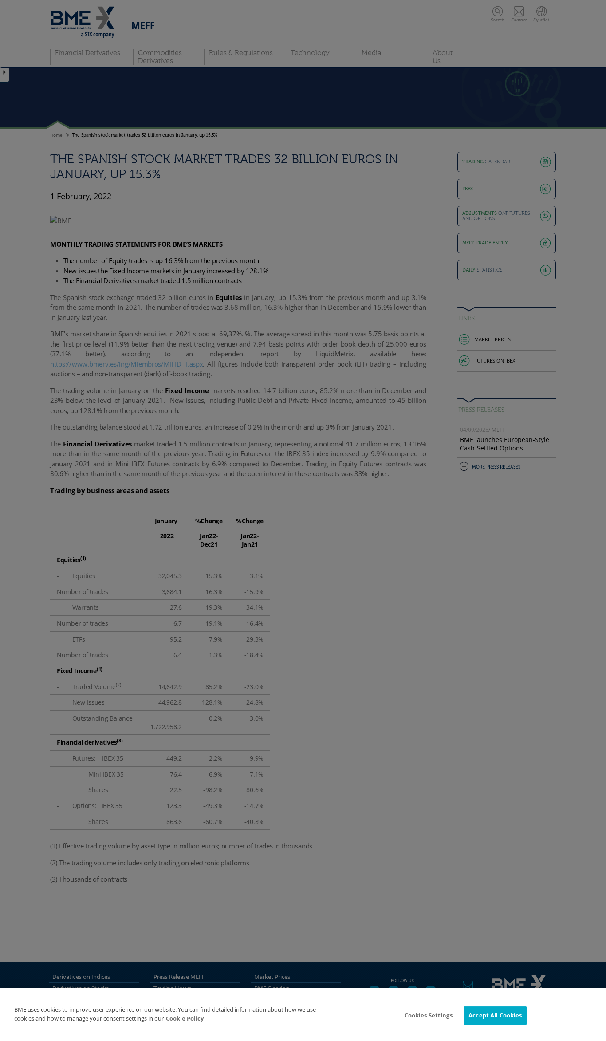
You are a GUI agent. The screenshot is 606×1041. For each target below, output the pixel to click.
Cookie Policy (185, 1018)
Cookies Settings (429, 1015)
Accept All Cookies (495, 1015)
